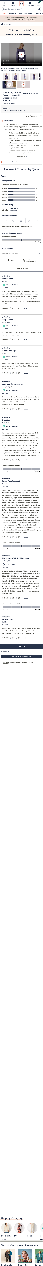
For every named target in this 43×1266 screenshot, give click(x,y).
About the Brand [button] (10, 162)
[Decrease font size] (41, 116)
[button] (4, 4)
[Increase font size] (38, 116)
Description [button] (8, 120)
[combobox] (19, 9)
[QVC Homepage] (2, 24)
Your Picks (12, 13)
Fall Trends (28, 13)
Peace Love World (9, 103)
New (20, 13)
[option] (21, 18)
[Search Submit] (39, 9)
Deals (4, 13)
